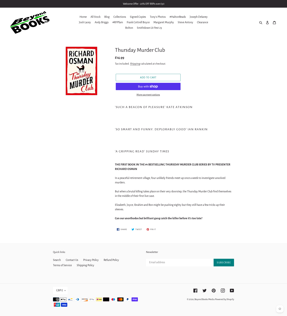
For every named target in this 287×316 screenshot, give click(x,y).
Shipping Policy (85, 265)
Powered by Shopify (224, 299)
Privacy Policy (91, 260)
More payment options (148, 94)
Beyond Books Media (204, 299)
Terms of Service (62, 265)
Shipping (135, 63)
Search (57, 260)
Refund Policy (111, 260)
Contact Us (72, 260)
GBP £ (59, 290)
